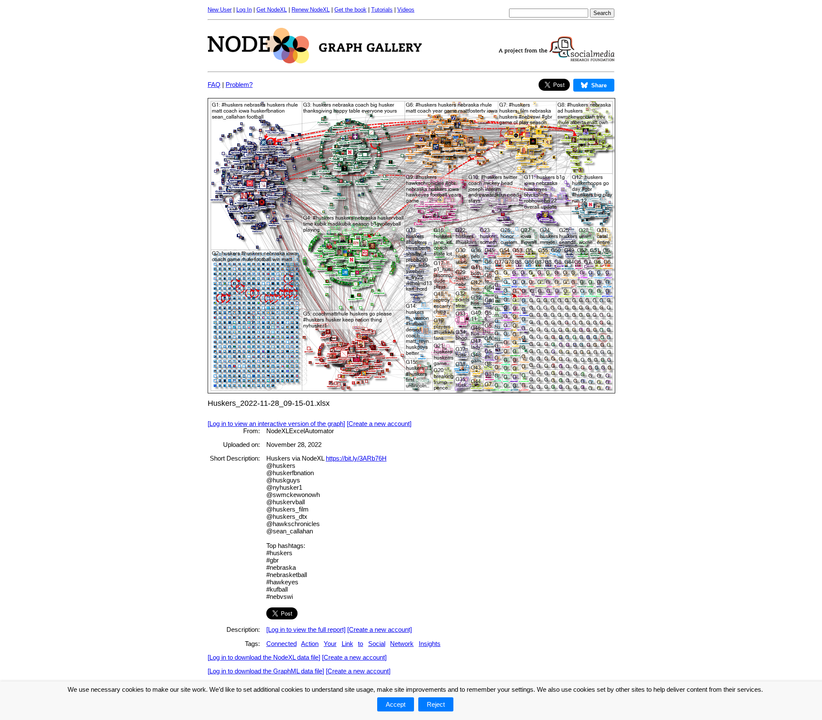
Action (310, 643)
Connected (281, 643)
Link (347, 643)
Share (599, 85)
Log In (244, 9)
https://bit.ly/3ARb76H (356, 458)
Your (330, 643)
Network (402, 643)
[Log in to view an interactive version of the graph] (276, 423)
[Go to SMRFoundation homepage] (556, 58)
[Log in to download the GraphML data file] (266, 671)
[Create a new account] (379, 423)
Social (376, 643)
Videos (405, 9)
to (360, 643)
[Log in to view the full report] (305, 629)
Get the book (350, 9)
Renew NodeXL (311, 9)
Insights (430, 643)
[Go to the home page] (315, 61)
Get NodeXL (271, 9)
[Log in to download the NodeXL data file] (264, 657)
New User (220, 9)
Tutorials (382, 9)
